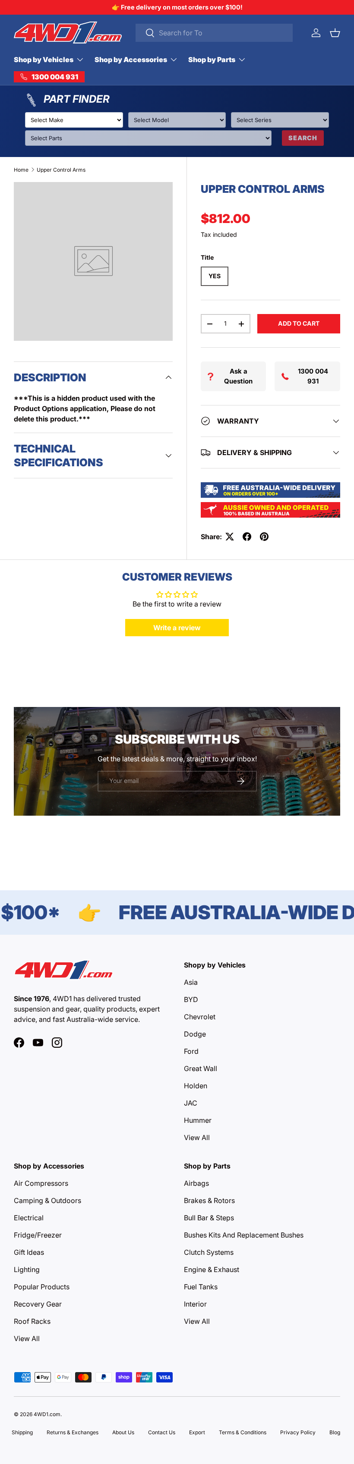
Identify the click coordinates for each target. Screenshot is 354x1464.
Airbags (196, 1183)
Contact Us (161, 1432)
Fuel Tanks (201, 1286)
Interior (195, 1304)
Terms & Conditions (242, 1432)
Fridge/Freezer (38, 1235)
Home (21, 170)
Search (302, 137)
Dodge (195, 1034)
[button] (335, 32)
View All (197, 1137)
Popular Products (42, 1286)
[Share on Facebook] (247, 536)
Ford (191, 1051)
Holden (195, 1085)
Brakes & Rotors (209, 1200)
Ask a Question (238, 376)
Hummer (198, 1120)
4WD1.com (47, 1414)
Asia (191, 982)
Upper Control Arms (61, 170)
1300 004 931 (313, 376)
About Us (123, 1432)
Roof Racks (32, 1321)
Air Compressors (41, 1183)
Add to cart (298, 323)
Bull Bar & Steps (209, 1217)
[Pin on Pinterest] (264, 536)
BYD (191, 999)
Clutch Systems (209, 1252)
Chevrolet (199, 1016)
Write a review (177, 627)
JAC (190, 1103)
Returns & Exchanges (72, 1432)
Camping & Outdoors (47, 1200)
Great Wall (200, 1068)
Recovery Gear (38, 1304)
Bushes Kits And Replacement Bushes (243, 1235)
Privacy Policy (298, 1432)
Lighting (27, 1269)
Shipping (22, 1432)
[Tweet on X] (229, 536)
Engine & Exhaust (211, 1269)
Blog (334, 1432)
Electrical (29, 1217)
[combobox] (214, 33)
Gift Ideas (29, 1252)
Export (197, 1432)
